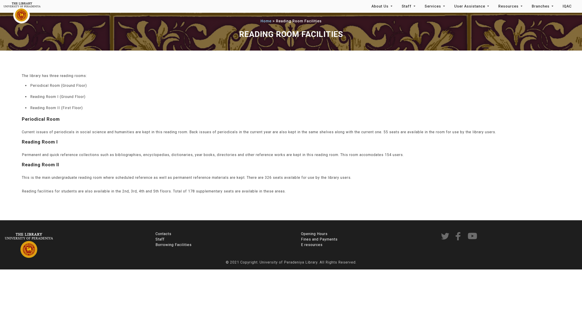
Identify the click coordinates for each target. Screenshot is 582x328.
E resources (312, 245)
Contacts (163, 234)
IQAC (567, 6)
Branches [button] (541, 6)
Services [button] (433, 6)
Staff (160, 239)
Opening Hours (314, 234)
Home (266, 21)
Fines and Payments (319, 239)
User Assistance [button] (470, 6)
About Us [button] (380, 6)
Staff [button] (407, 6)
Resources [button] (509, 6)
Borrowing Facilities (174, 245)
